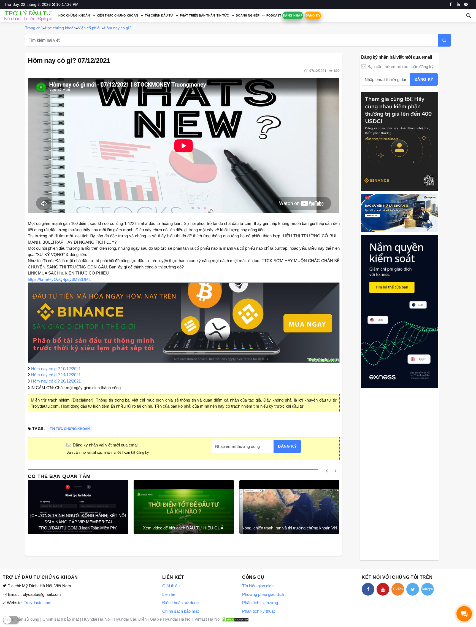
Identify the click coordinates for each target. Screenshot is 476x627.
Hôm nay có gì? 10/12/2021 (56, 368)
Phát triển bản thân (197, 15)
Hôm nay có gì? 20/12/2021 (56, 381)
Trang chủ (34, 28)
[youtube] (458, 4)
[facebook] (450, 4)
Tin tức (223, 15)
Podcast (273, 15)
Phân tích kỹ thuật (258, 611)
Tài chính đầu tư (159, 15)
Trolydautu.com (38, 602)
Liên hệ (168, 594)
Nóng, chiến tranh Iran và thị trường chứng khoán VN (289, 528)
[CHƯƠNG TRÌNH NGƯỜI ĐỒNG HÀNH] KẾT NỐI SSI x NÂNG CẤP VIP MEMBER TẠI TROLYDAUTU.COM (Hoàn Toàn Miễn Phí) (78, 521)
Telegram (427, 589)
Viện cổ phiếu (90, 28)
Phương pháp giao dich (263, 594)
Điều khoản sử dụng (180, 602)
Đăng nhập (292, 15)
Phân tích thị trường (260, 602)
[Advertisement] (399, 473)
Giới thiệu (171, 585)
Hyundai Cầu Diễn (130, 619)
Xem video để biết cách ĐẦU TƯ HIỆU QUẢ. (184, 528)
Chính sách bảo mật (180, 611)
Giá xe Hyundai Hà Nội (170, 619)
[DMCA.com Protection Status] (235, 619)
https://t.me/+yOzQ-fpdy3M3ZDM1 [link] (59, 279)
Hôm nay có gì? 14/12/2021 (56, 374)
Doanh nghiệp (247, 15)
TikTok (398, 589)
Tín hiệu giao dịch (258, 585)
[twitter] (412, 589)
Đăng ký (312, 15)
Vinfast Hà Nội (207, 619)
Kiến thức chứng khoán (117, 15)
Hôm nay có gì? (117, 28)
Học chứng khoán (74, 15)
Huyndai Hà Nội (96, 619)
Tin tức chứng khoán (70, 429)
